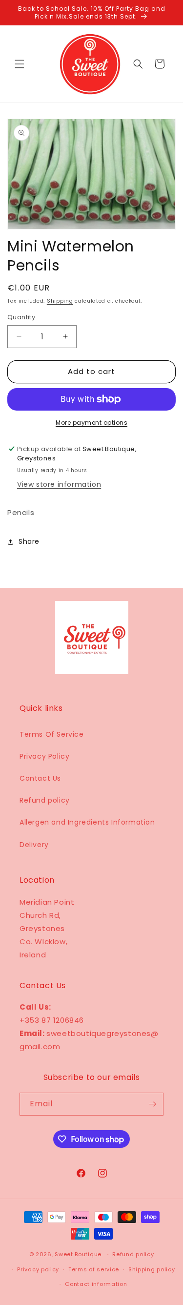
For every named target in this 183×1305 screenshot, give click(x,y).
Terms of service (93, 1269)
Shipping (60, 301)
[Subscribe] (152, 1104)
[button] (19, 64)
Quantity (21, 317)
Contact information (96, 1284)
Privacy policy (38, 1269)
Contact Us (40, 778)
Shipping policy (151, 1269)
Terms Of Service (52, 734)
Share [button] (29, 541)
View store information (59, 484)
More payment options (91, 422)
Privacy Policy (44, 756)
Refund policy (45, 800)
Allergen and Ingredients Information (87, 822)
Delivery (34, 844)
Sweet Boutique (78, 1254)
